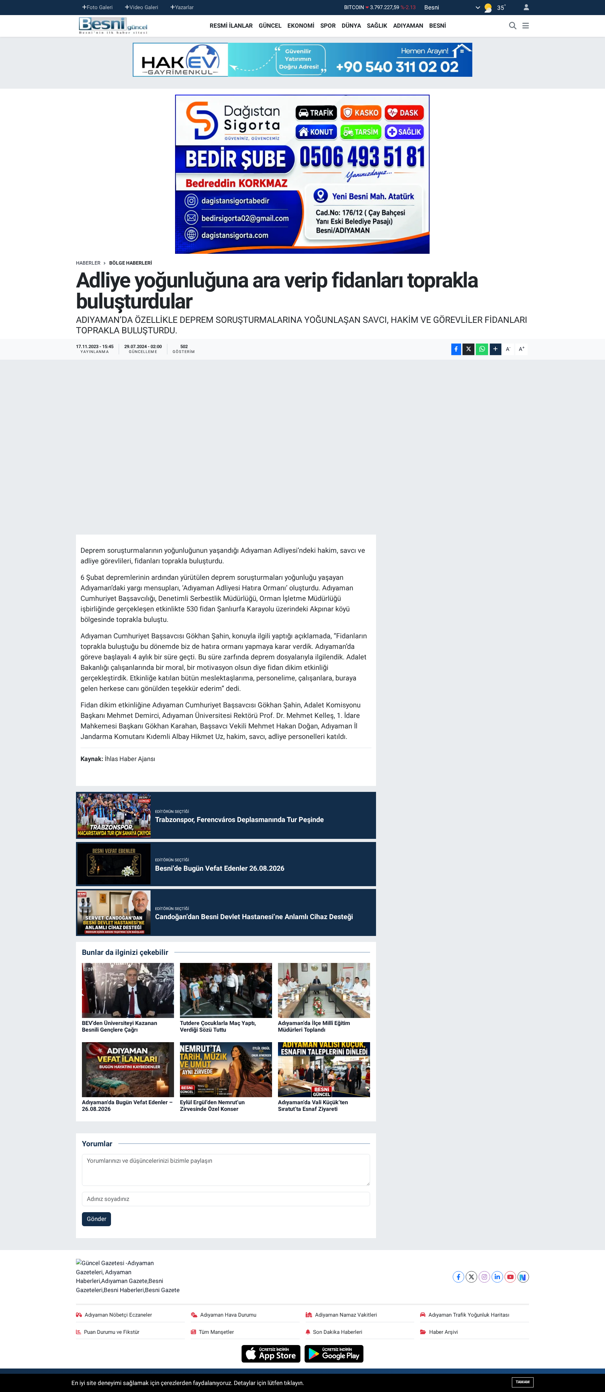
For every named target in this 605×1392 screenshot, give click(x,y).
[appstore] (272, 1353)
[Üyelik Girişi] (523, 7)
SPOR (328, 25)
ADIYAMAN (408, 25)
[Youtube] (510, 1277)
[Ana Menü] (525, 25)
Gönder (96, 1218)
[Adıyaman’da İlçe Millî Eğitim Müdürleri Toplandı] (324, 989)
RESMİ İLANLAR (231, 25)
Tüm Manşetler (216, 1332)
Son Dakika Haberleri (337, 1332)
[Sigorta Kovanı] (302, 173)
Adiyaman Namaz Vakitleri (346, 1315)
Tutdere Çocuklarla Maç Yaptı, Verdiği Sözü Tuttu (218, 1026)
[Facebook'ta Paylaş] (456, 349)
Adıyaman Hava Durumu (228, 1315)
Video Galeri (144, 7)
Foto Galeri (100, 7)
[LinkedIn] (497, 1277)
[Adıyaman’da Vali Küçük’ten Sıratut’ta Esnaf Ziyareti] (324, 1069)
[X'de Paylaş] (468, 349)
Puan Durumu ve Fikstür (111, 1332)
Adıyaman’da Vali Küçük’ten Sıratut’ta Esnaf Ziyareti (313, 1105)
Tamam (523, 1382)
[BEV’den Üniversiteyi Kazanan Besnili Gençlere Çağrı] (128, 989)
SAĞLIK (377, 25)
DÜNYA (351, 25)
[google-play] (334, 1353)
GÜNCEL (270, 25)
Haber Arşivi (443, 1332)
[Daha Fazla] (495, 349)
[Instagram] (484, 1277)
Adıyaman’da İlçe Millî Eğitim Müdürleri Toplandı (314, 1026)
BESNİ (437, 25)
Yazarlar (184, 7)
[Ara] (513, 25)
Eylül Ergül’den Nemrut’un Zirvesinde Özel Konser (212, 1105)
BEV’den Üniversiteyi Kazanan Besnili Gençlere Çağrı (119, 1026)
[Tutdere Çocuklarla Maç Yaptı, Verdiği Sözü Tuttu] (226, 989)
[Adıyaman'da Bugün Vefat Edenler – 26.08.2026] (128, 1069)
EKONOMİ (300, 25)
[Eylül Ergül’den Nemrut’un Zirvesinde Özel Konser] (226, 1069)
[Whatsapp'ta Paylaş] (482, 349)
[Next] (523, 1277)
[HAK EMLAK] (302, 60)
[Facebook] (458, 1277)
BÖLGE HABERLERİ (130, 263)
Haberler (88, 263)
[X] (471, 1277)
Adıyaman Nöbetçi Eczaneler (118, 1315)
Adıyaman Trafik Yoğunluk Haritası (469, 1315)
